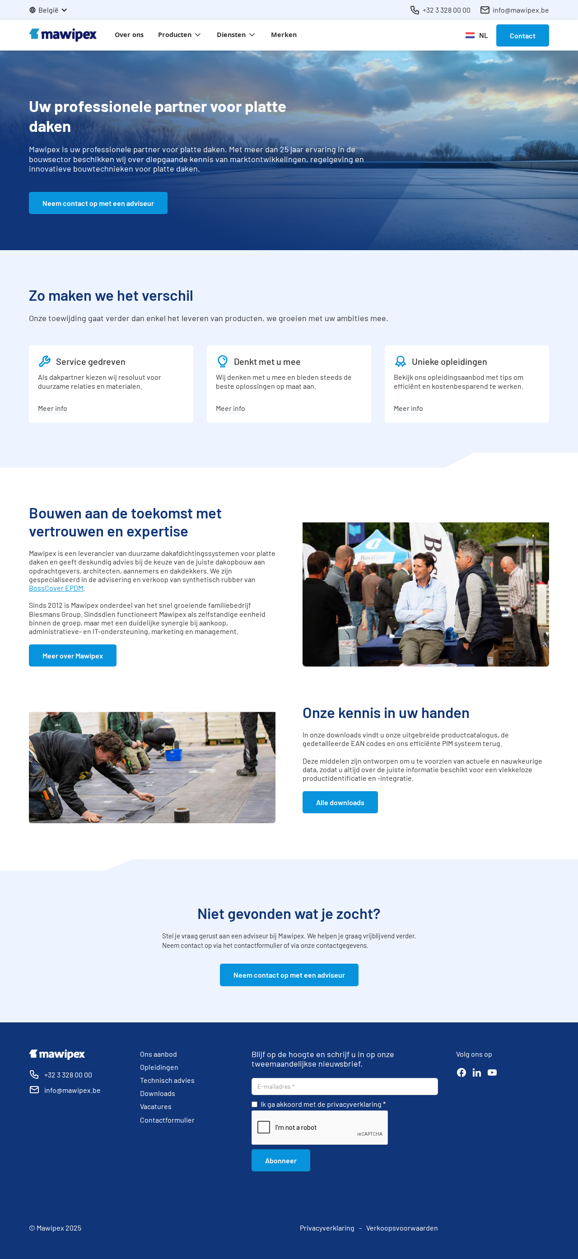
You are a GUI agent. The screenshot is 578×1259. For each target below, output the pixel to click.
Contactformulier (167, 1119)
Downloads (157, 1093)
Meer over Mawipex (72, 655)
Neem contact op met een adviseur (98, 203)
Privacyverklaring (327, 1227)
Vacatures (156, 1106)
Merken (284, 34)
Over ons (129, 34)
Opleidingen (159, 1067)
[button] (53, 9)
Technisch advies (167, 1080)
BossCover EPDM (56, 587)
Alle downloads (340, 802)
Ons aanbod (158, 1053)
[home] (63, 35)
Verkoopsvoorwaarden (402, 1227)
